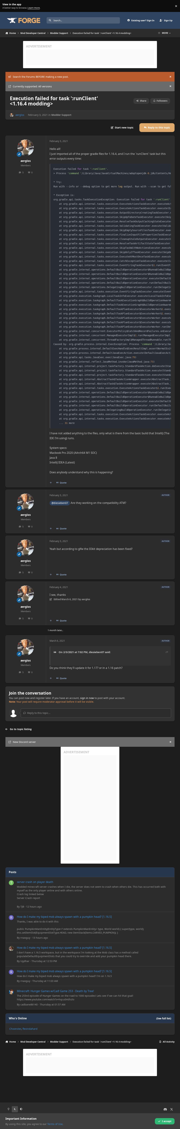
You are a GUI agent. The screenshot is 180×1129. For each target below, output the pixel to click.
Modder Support (61, 115)
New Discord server (24, 742)
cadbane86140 (29, 1004)
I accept (166, 1121)
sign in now (87, 698)
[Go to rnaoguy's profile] (11, 917)
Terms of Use (55, 1124)
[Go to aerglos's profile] (12, 115)
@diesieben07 (60, 503)
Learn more (7, 6)
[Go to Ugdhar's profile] (11, 948)
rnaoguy (25, 937)
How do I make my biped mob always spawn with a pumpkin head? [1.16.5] (64, 917)
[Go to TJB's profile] (11, 882)
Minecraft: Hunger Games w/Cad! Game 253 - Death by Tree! (55, 991)
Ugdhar (24, 961)
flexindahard (29, 1028)
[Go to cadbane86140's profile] (11, 991)
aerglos (19, 115)
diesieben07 (96, 652)
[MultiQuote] (50, 483)
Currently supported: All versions (32, 86)
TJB (22, 906)
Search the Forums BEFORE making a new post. (41, 76)
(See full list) (163, 1018)
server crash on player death (35, 882)
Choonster (15, 1028)
